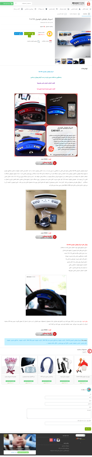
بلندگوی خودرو (14, 340)
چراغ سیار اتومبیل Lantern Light (83, 376)
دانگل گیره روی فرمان (63, 343)
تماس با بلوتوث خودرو (75, 343)
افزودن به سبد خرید (27, 34)
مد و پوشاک (41, 9)
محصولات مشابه (73, 14)
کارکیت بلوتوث (22, 340)
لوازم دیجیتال (63, 9)
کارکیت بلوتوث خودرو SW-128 (34, 340)
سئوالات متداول (65, 446)
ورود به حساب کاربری (23, 452)
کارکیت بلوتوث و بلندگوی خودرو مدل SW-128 (54, 340)
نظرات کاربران (60, 14)
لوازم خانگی (85, 9)
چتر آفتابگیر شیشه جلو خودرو (28, 376)
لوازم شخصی (74, 9)
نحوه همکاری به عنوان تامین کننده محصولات (59, 450)
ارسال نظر (88, 428)
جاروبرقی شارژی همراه (64, 376)
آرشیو (84, 352)
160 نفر (17, 33)
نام (90, 394)
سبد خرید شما (7, 3)
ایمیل (90, 400)
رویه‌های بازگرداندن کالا (64, 448)
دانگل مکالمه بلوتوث (52, 343)
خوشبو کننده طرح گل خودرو (10, 376)
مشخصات (85, 14)
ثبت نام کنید (13, 452)
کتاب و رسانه (17, 9)
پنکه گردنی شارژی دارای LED (47, 376)
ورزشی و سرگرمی (29, 9)
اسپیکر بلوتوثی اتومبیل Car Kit (73, 340)
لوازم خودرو (52, 9)
